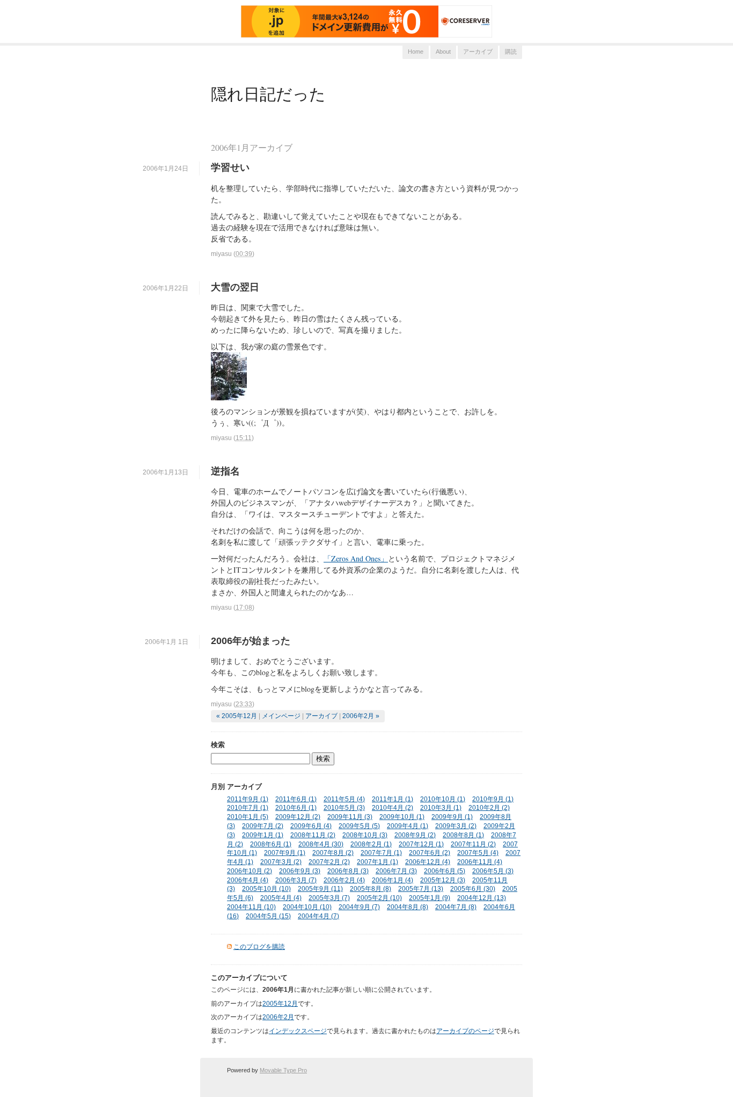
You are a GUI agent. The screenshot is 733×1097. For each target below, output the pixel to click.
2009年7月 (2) (262, 826)
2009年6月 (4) (311, 826)
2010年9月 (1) (493, 799)
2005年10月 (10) (266, 889)
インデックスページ (298, 1031)
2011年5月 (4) (344, 799)
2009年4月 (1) (407, 826)
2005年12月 (280, 1003)
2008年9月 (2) (415, 835)
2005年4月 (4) (281, 898)
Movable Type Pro (283, 1070)
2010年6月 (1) (296, 807)
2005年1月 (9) (429, 898)
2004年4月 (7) (318, 916)
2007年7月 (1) (381, 853)
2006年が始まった (250, 640)
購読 (511, 51)
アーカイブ (478, 51)
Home (415, 51)
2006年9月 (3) (299, 871)
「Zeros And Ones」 (356, 558)
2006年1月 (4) (392, 880)
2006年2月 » (360, 716)
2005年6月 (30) (472, 889)
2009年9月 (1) (452, 817)
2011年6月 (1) (296, 799)
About (443, 51)
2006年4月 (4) (247, 880)
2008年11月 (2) (312, 835)
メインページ (281, 716)
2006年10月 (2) (249, 871)
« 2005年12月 (236, 716)
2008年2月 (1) (371, 844)
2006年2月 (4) (344, 880)
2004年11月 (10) (251, 907)
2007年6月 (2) (429, 853)
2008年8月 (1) (463, 835)
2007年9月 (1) (284, 853)
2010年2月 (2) (489, 807)
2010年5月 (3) (344, 807)
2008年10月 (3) (364, 835)
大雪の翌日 (235, 287)
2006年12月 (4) (427, 862)
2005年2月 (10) (379, 898)
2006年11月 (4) (479, 862)
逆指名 (225, 471)
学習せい (230, 167)
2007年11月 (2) (473, 844)
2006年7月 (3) (396, 871)
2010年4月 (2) (392, 807)
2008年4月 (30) (320, 844)
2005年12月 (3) (442, 880)
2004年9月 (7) (359, 907)
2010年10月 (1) (442, 799)
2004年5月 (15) (268, 916)
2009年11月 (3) (349, 817)
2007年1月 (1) (377, 862)
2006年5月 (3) (493, 871)
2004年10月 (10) (307, 907)
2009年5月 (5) (359, 826)
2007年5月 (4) (478, 853)
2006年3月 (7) (296, 880)
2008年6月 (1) (270, 844)
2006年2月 (278, 1017)
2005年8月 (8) (370, 889)
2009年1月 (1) (262, 835)
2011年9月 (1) (247, 799)
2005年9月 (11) (320, 889)
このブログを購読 (259, 946)
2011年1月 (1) (392, 799)
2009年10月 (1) (401, 817)
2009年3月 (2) (456, 826)
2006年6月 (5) (444, 871)
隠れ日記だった (268, 93)
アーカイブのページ (465, 1031)
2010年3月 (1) (440, 807)
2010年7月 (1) (247, 807)
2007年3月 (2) (281, 862)
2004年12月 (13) (481, 898)
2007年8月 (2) (333, 853)
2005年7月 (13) (420, 889)
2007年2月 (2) (329, 862)
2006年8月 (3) (348, 871)
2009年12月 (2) (297, 817)
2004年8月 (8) (407, 907)
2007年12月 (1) (421, 844)
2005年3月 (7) (329, 898)
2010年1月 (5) (247, 817)
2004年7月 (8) (456, 907)
